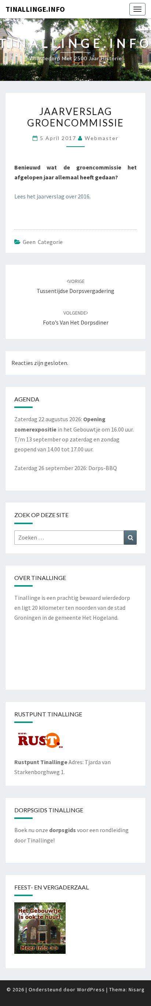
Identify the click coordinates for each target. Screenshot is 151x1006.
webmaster (101, 138)
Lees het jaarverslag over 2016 (51, 196)
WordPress (91, 989)
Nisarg (137, 989)
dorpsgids (62, 830)
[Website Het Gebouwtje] (40, 930)
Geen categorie (43, 242)
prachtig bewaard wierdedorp (93, 597)
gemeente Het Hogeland (86, 617)
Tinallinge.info (35, 9)
